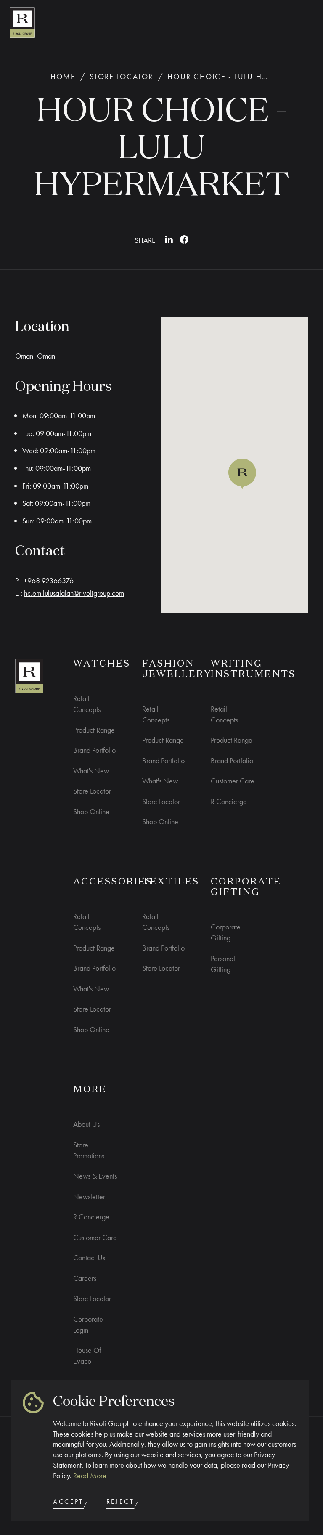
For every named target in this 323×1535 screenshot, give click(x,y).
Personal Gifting (223, 963)
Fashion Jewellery (177, 669)
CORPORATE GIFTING (246, 887)
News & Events (95, 1176)
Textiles (170, 882)
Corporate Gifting (226, 932)
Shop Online (91, 811)
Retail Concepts (87, 703)
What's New (91, 770)
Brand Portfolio (94, 750)
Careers (84, 1278)
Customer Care (232, 781)
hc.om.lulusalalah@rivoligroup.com (74, 593)
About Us (86, 1124)
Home (63, 76)
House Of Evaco (87, 1355)
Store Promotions (88, 1150)
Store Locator (121, 76)
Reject (120, 1502)
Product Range (94, 730)
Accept (68, 1502)
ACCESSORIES (113, 882)
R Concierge (229, 801)
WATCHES (101, 664)
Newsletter (89, 1196)
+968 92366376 (49, 580)
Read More (89, 1475)
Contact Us (89, 1257)
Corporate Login (88, 1324)
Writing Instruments (253, 669)
